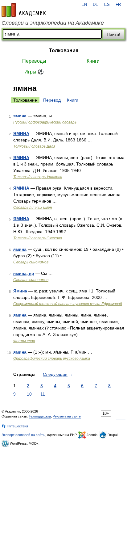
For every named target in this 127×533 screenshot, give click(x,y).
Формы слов (24, 341)
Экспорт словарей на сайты (23, 435)
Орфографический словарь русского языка (51, 358)
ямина (20, 115)
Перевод (52, 100)
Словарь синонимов (30, 262)
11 (42, 394)
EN (84, 4)
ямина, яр (23, 273)
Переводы (34, 61)
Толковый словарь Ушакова (37, 177)
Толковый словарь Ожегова (37, 238)
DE (95, 4)
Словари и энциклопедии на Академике (53, 23)
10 (29, 394)
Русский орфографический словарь (44, 122)
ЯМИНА (21, 133)
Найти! (113, 34)
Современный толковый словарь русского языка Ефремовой (67, 304)
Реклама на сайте (67, 416)
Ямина (20, 290)
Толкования (63, 50)
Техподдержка (40, 416)
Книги (93, 61)
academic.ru (24, 10)
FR (118, 4)
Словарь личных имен (32, 207)
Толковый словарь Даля (34, 146)
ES (107, 4)
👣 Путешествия (15, 426)
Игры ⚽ (34, 71)
